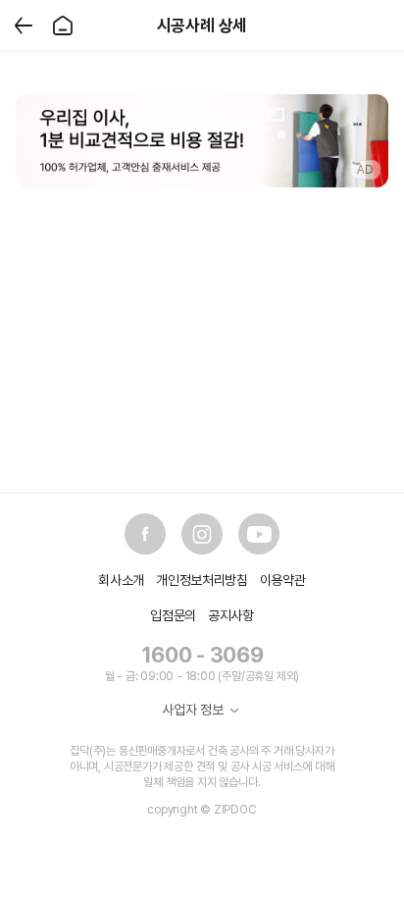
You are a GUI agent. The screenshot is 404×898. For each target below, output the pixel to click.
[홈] (62, 25)
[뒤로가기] (23, 25)
